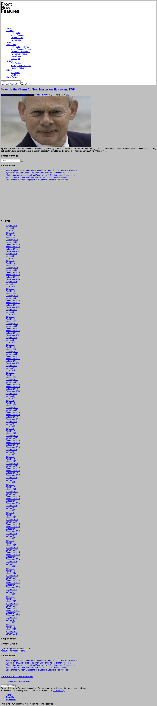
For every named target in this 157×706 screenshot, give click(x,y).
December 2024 (13, 272)
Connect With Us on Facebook (17, 676)
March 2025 (11, 265)
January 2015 (11, 550)
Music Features (17, 35)
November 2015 (13, 526)
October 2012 (12, 613)
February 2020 (12, 407)
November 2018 (13, 442)
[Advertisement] (45, 19)
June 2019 (10, 426)
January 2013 (11, 606)
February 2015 (12, 547)
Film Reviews (16, 63)
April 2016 (10, 515)
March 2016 (11, 517)
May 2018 (10, 456)
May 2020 (10, 400)
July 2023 (10, 312)
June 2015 (10, 538)
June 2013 (10, 594)
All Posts (11, 84)
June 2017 (10, 482)
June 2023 (10, 314)
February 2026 (12, 240)
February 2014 (12, 575)
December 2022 (13, 328)
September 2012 (13, 615)
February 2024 (12, 296)
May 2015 (10, 540)
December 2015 (13, 524)
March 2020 (11, 405)
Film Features (17, 33)
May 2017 (10, 484)
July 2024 (10, 284)
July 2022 (10, 340)
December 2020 (13, 384)
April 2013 (10, 599)
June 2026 (10, 230)
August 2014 (11, 561)
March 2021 (11, 377)
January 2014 (11, 578)
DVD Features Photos (20, 51)
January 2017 (11, 494)
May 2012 (10, 624)
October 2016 (12, 501)
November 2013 (13, 582)
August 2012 (11, 617)
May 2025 (10, 261)
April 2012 (10, 627)
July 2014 (10, 564)
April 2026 (10, 235)
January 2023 (11, 326)
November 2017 (13, 470)
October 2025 (12, 249)
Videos (9, 70)
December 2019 (13, 412)
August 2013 (11, 589)
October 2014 (12, 557)
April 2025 (10, 263)
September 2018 (13, 447)
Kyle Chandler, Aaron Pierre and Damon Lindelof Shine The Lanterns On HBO (38, 173)
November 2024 (13, 275)
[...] (106, 151)
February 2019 (12, 435)
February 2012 (12, 631)
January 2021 (11, 382)
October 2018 (12, 445)
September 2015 (13, 531)
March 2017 (11, 489)
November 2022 (13, 330)
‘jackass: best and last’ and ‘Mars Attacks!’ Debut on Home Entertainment (37, 177)
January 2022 (11, 354)
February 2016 (12, 519)
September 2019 (13, 419)
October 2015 (12, 529)
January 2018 (11, 466)
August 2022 (11, 337)
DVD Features (17, 37)
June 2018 (10, 454)
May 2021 (10, 372)
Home (8, 28)
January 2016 (11, 522)
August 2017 (11, 477)
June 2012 (10, 622)
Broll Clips (15, 75)
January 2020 (11, 410)
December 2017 (13, 468)
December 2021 (13, 356)
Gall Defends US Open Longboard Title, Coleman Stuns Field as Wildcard (37, 180)
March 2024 (11, 293)
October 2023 (12, 305)
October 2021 (12, 361)
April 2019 (10, 431)
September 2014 (13, 559)
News (8, 42)
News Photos (17, 56)
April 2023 (10, 319)
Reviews (9, 61)
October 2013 (12, 585)
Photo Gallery (11, 44)
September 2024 (13, 279)
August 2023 (11, 309)
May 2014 (10, 568)
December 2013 (13, 580)
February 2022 (12, 351)
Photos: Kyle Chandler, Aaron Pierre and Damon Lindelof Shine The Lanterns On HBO (42, 170)
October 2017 (12, 473)
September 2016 (13, 503)
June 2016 (10, 510)
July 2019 (10, 424)
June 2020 (10, 398)
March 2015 (11, 545)
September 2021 (13, 363)
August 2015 (11, 533)
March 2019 (11, 433)
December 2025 (13, 244)
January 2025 (11, 270)
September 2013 (13, 587)
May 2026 (10, 233)
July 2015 (10, 536)
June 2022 (10, 342)
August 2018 (11, 449)
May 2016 (10, 512)
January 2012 (11, 634)
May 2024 (10, 289)
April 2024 (10, 291)
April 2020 (10, 403)
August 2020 (11, 393)
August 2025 (11, 254)
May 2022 (10, 344)
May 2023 (10, 316)
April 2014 (10, 571)
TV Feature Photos (19, 54)
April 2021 (10, 375)
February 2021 (12, 379)
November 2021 (13, 358)
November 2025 (13, 247)
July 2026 (10, 228)
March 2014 (11, 573)
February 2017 (12, 491)
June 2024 (10, 286)
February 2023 (12, 323)
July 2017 (10, 480)
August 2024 (11, 282)
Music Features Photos (21, 49)
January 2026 (11, 242)
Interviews (15, 72)
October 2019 (12, 417)
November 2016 (13, 498)
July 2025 (10, 256)
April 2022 (10, 347)
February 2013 (12, 603)
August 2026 (11, 226)
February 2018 (12, 463)
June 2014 (10, 566)
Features (9, 30)
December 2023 (13, 300)
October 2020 (12, 389)
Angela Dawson (43, 95)
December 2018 (13, 440)
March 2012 (11, 629)
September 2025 (13, 251)
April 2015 (10, 543)
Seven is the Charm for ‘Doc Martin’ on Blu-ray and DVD (38, 89)
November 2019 (13, 414)
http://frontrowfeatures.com (13, 651)
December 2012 (13, 608)
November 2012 (13, 610)
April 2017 (10, 487)
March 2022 (11, 349)
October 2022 (12, 333)
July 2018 (10, 452)
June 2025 (10, 258)
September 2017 (13, 475)
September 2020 (13, 391)
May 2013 (10, 596)
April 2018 (10, 459)
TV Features (16, 40)
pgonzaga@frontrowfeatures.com (15, 648)
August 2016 (11, 505)
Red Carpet (15, 58)
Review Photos (17, 68)
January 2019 (11, 438)
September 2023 (13, 307)
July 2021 (10, 368)
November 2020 (13, 386)
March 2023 (11, 321)
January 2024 (11, 298)
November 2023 (13, 303)
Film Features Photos (20, 47)
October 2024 (12, 277)
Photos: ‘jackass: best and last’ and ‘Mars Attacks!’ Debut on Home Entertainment (40, 175)
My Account (11, 699)
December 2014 (13, 552)
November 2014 (13, 554)
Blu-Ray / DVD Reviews (21, 65)
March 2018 (11, 461)
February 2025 (12, 268)
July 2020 (10, 396)
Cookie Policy (59, 690)
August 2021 (11, 365)
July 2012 (10, 620)
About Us (10, 697)
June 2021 (10, 370)
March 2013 (11, 601)
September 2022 (13, 335)
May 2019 (10, 428)
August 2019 (11, 421)
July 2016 (10, 508)
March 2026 (11, 237)
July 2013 (10, 592)
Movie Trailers (12, 77)
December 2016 (13, 496)
